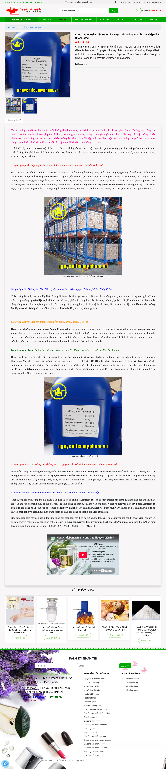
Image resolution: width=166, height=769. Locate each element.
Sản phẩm (63, 19)
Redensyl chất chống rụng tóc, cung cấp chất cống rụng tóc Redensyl (146, 630)
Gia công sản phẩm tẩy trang (95, 747)
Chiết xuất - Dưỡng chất (93, 682)
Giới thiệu (104, 19)
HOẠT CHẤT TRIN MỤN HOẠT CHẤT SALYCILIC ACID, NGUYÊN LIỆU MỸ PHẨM (114, 631)
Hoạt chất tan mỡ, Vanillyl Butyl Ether (51, 628)
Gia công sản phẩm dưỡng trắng (97, 713)
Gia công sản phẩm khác (94, 751)
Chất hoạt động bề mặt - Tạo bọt (97, 709)
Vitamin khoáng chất (92, 705)
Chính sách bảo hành (129, 690)
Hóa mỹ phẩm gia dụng (93, 755)
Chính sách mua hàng (129, 682)
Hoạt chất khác (35, 27)
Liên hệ (153, 19)
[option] (37, 64)
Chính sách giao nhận (129, 686)
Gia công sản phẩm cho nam (95, 724)
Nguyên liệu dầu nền (92, 690)
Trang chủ (46, 19)
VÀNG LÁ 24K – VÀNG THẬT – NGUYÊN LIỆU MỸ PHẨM (83, 628)
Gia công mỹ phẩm (83, 19)
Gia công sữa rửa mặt (92, 721)
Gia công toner (90, 728)
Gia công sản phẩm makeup (95, 736)
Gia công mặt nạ (90, 732)
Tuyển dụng (137, 19)
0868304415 (155, 10)
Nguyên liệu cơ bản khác (93, 686)
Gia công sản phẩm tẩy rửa (95, 744)
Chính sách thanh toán (130, 678)
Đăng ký (125, 665)
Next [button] (159, 620)
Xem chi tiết (20, 637)
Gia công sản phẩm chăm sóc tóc (97, 740)
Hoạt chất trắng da (91, 694)
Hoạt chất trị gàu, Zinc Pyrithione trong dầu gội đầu (20, 630)
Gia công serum (90, 717)
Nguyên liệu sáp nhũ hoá (94, 678)
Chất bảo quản (90, 701)
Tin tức (120, 19)
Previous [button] (6, 620)
